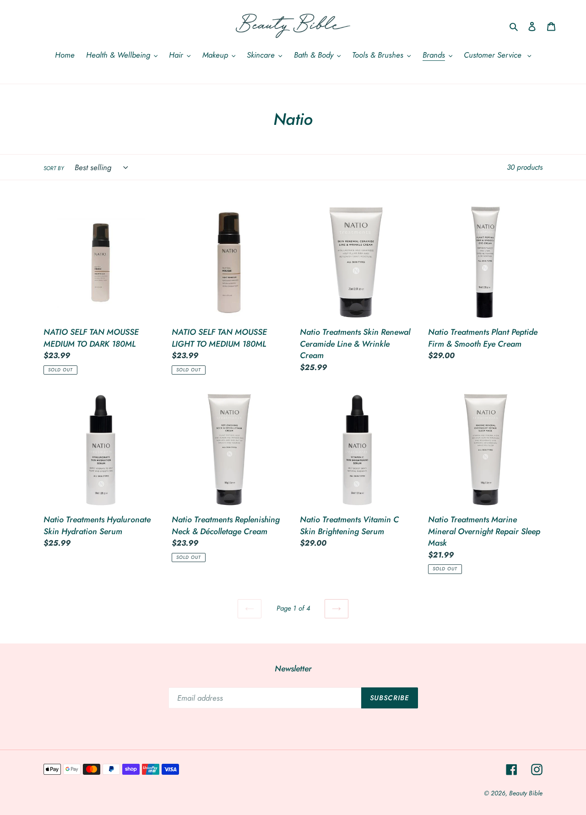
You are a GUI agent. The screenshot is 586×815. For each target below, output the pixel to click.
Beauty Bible (526, 793)
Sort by (53, 168)
